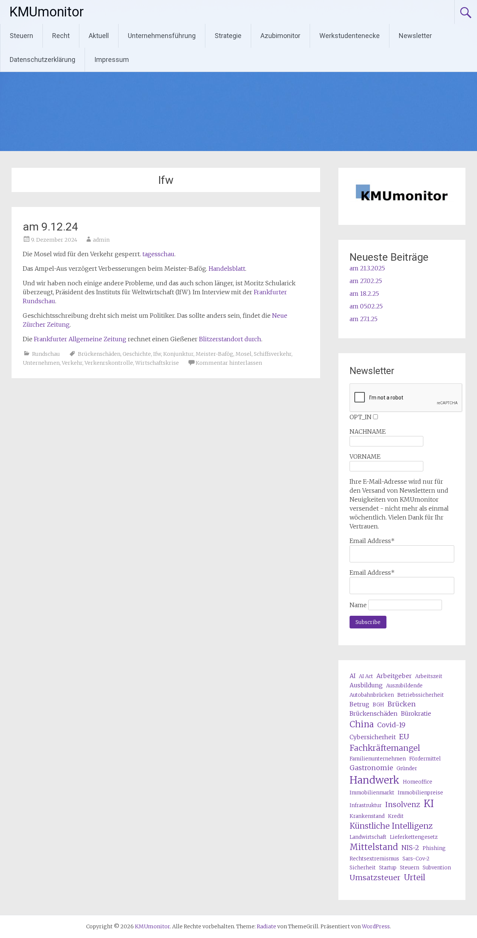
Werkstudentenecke (349, 36)
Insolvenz (402, 804)
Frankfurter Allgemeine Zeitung (80, 339)
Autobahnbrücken (372, 695)
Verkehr (72, 363)
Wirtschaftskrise (157, 363)
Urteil (414, 877)
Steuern (21, 36)
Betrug (359, 704)
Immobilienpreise (420, 793)
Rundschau (46, 354)
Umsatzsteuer (375, 877)
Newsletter (415, 36)
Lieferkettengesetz (413, 837)
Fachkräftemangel (385, 748)
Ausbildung (366, 685)
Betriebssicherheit (420, 695)
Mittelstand (374, 847)
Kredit (396, 816)
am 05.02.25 (366, 306)
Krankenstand (367, 816)
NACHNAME (368, 431)
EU (404, 736)
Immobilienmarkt (372, 793)
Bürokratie (416, 713)
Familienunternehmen (378, 759)
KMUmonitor (46, 12)
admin (101, 239)
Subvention (437, 868)
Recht (61, 36)
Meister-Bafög (214, 354)
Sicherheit (363, 868)
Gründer (407, 768)
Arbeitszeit (428, 676)
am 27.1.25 (364, 319)
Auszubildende (404, 686)
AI (353, 676)
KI (429, 804)
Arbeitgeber (394, 676)
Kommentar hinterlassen (229, 363)
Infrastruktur (366, 805)
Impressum (111, 59)
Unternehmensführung (162, 36)
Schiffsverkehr (272, 354)
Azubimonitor (280, 36)
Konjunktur (178, 354)
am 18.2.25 (364, 293)
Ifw (157, 354)
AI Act (366, 676)
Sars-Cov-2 (415, 859)
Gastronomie (371, 767)
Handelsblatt (227, 268)
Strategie (228, 36)
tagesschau (158, 254)
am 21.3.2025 (367, 268)
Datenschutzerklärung (42, 59)
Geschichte (137, 354)
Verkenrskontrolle (109, 363)
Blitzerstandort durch (230, 339)
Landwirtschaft (368, 837)
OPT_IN (361, 417)
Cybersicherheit (373, 737)
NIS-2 (410, 847)
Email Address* (372, 541)
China (362, 724)
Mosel (244, 354)
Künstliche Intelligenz (391, 826)
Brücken (402, 704)
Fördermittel (425, 759)
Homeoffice (417, 782)
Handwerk (374, 780)
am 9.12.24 (50, 226)
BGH (378, 705)
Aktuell (99, 36)
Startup (388, 868)
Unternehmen (41, 363)
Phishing (434, 848)
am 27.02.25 (366, 281)
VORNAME (365, 456)
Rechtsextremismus (374, 859)
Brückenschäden (99, 354)
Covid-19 (391, 725)
